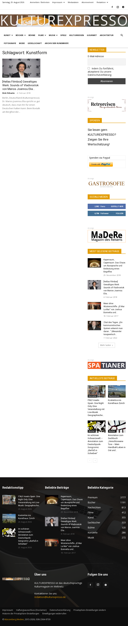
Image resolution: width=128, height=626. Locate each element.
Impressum (57, 2)
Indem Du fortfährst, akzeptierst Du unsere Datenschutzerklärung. (101, 71)
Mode (22, 43)
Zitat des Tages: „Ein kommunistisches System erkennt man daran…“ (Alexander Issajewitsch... (113, 328)
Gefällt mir (117, 206)
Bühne (31, 35)
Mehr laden (105, 345)
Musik (52, 35)
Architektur (107, 35)
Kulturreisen (76, 35)
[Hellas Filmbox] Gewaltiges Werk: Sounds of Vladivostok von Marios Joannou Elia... (20, 85)
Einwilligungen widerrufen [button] (54, 613)
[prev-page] (90, 460)
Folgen (119, 213)
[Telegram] (123, 7)
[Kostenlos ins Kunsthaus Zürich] (117, 391)
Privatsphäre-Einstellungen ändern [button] (90, 610)
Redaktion (101, 2)
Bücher (19, 35)
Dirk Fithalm (8, 93)
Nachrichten (114, 396)
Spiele (63, 35)
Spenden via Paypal (99, 157)
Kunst (7, 35)
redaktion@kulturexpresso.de (50, 597)
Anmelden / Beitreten (40, 2)
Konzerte (92, 396)
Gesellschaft (35, 43)
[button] (122, 35)
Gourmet (92, 35)
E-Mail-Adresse (96, 56)
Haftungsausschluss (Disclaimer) (31, 610)
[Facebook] (112, 7)
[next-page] (95, 460)
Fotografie (10, 43)
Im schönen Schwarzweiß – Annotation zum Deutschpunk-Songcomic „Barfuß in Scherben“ (95, 444)
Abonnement (88, 2)
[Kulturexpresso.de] (64, 20)
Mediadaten (73, 2)
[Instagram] (117, 7)
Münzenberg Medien (14, 619)
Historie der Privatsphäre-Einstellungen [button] (20, 613)
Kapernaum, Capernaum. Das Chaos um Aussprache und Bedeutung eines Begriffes (114, 266)
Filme (41, 35)
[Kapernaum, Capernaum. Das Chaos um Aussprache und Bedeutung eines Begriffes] (94, 263)
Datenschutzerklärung (60, 610)
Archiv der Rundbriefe (56, 43)
